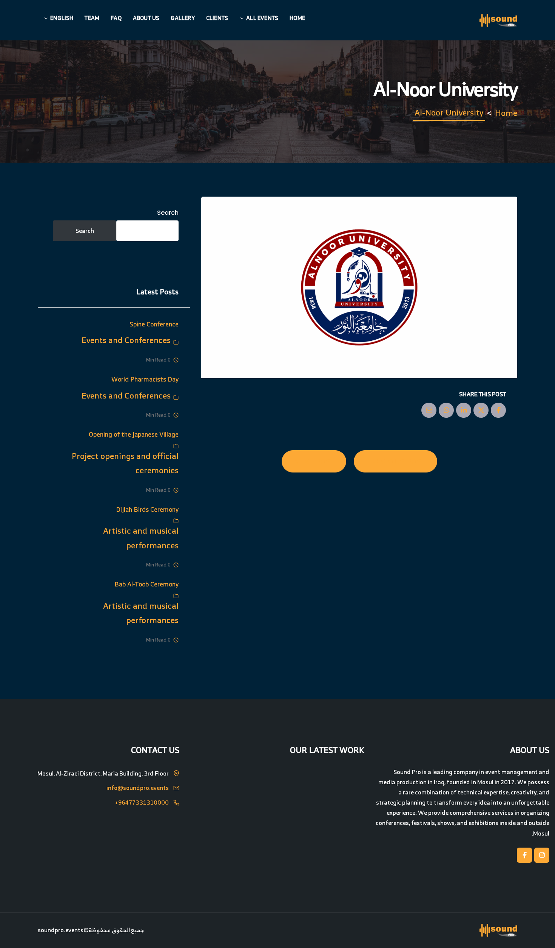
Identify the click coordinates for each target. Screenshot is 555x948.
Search (168, 212)
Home (297, 18)
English (61, 18)
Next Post (314, 461)
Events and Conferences (126, 339)
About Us (146, 18)
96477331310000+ (142, 803)
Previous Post (395, 461)
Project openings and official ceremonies (125, 463)
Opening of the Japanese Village (134, 434)
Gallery (182, 18)
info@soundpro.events (137, 788)
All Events (262, 18)
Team (92, 18)
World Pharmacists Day (145, 379)
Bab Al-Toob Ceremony (146, 584)
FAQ (116, 18)
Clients (217, 18)
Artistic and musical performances (141, 537)
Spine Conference (154, 324)
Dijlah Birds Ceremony (147, 509)
